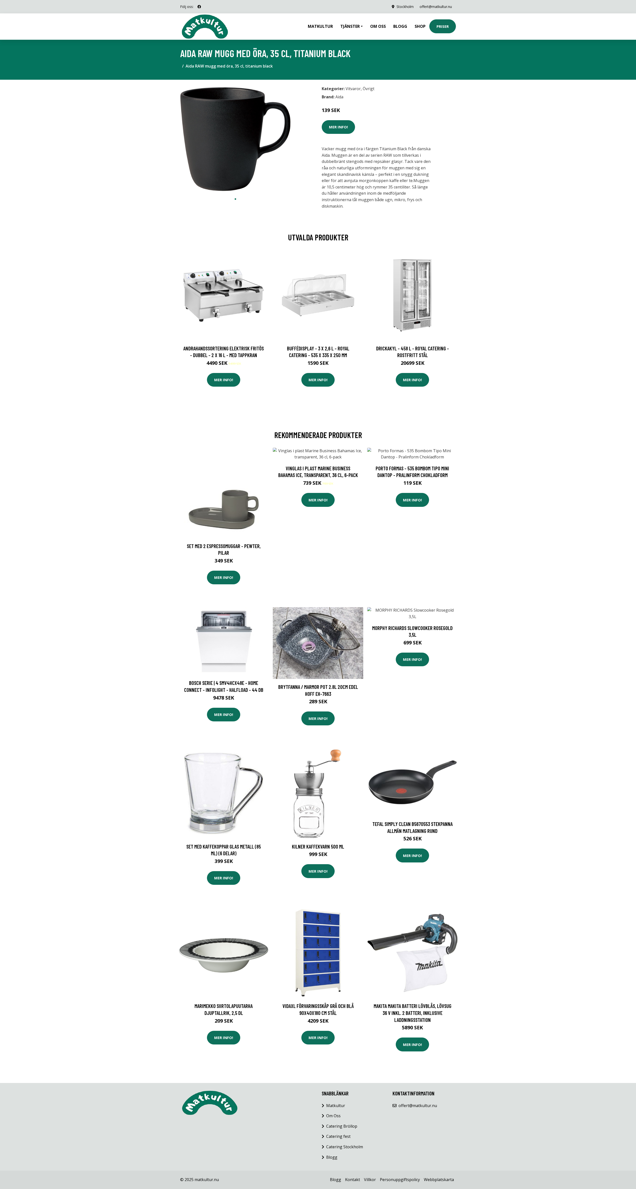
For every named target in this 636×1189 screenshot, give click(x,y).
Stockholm (405, 6)
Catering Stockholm (344, 1147)
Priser (443, 26)
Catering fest (338, 1136)
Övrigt (368, 88)
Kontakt (352, 1179)
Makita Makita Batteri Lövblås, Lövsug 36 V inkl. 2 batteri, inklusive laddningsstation (412, 1013)
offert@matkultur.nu (436, 6)
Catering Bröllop (341, 1126)
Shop (420, 26)
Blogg (400, 26)
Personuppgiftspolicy (400, 1179)
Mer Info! (338, 126)
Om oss (378, 26)
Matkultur (320, 26)
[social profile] (199, 6)
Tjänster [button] (350, 26)
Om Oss (333, 1115)
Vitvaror (353, 88)
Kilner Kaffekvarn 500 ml (318, 846)
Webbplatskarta (439, 1179)
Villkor (370, 1179)
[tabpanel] (235, 139)
